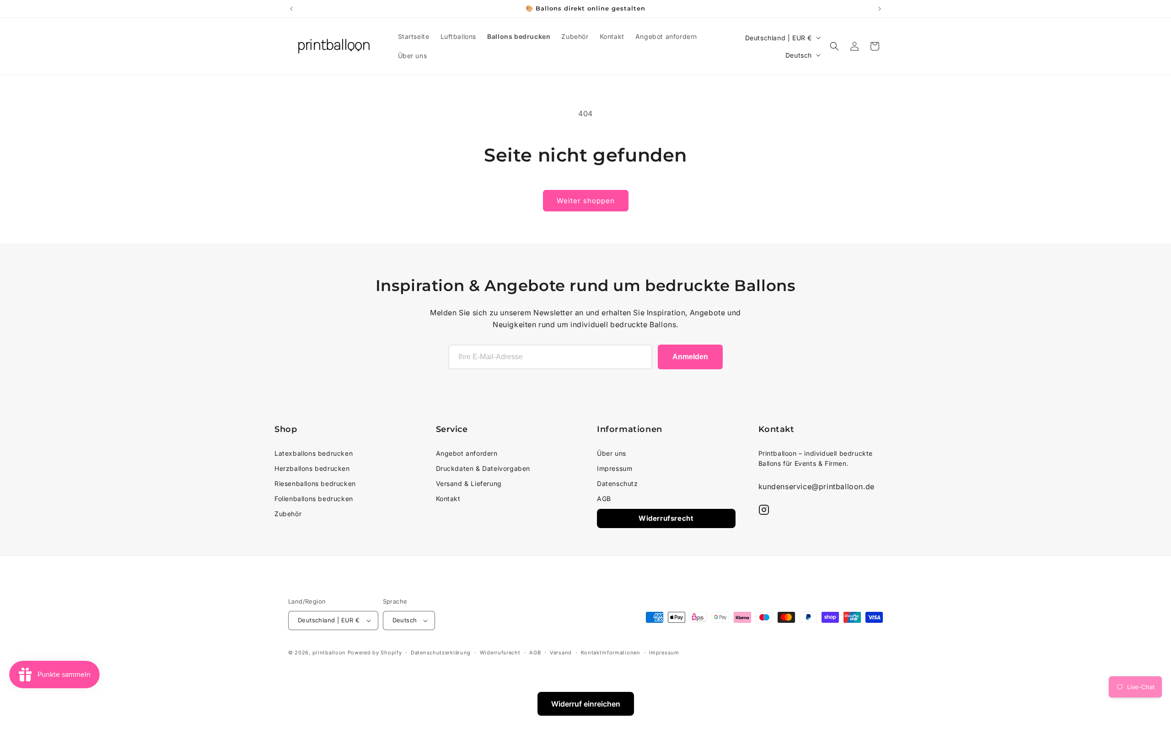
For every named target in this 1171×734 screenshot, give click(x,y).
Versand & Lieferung (469, 483)
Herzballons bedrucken (312, 468)
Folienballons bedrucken (313, 498)
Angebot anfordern (467, 453)
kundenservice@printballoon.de (816, 486)
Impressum (614, 468)
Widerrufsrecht (666, 518)
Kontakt (448, 498)
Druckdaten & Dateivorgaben (483, 468)
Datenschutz (617, 483)
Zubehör (287, 514)
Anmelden (690, 357)
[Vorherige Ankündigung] (291, 8)
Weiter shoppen (586, 200)
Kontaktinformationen (610, 652)
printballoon (329, 652)
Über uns (611, 453)
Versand (561, 652)
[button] (834, 46)
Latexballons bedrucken (313, 453)
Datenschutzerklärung (441, 652)
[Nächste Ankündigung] (880, 8)
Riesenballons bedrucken (315, 483)
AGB (604, 498)
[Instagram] (763, 509)
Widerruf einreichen (585, 703)
